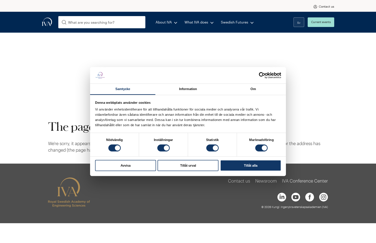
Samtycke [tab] (122, 89)
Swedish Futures (234, 22)
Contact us (326, 6)
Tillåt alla (250, 165)
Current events (321, 22)
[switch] (163, 147)
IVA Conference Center (305, 180)
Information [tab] (188, 89)
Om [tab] (253, 89)
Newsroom (266, 180)
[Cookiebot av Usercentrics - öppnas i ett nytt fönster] (262, 75)
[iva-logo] (47, 22)
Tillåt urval (188, 165)
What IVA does (196, 22)
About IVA (164, 22)
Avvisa (126, 165)
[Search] (64, 22)
